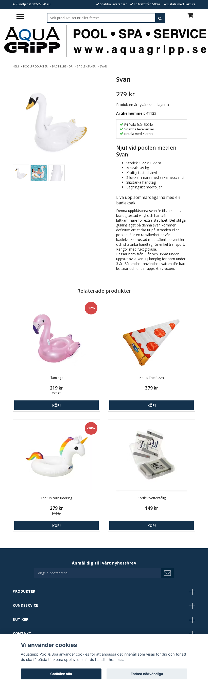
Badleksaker (87, 66)
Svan (104, 66)
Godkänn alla (61, 674)
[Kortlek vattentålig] (151, 456)
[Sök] (160, 18)
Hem (16, 66)
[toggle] (22, 17)
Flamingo (56, 377)
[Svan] (56, 119)
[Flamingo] (56, 336)
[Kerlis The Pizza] (151, 336)
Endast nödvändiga (147, 674)
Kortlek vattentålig (152, 498)
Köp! (56, 405)
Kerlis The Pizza (152, 377)
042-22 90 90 (41, 4)
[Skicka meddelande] (167, 573)
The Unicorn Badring (56, 498)
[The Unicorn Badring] (56, 456)
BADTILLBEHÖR (63, 66)
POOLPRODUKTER (36, 66)
